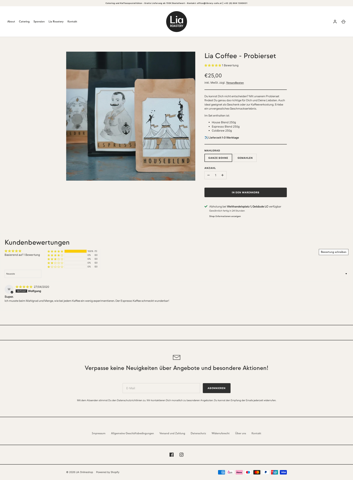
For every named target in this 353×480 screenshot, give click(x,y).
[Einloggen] (335, 22)
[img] (24, 287)
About (11, 21)
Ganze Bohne (218, 157)
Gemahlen (245, 157)
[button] (213, 65)
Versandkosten (235, 83)
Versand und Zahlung (172, 433)
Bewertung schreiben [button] (333, 252)
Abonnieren (217, 388)
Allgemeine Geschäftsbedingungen (132, 433)
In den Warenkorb (246, 192)
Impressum (99, 433)
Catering (24, 21)
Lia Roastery (56, 21)
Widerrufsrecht (221, 433)
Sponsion (39, 21)
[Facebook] (171, 455)
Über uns (240, 433)
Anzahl (210, 167)
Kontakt (72, 21)
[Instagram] (181, 455)
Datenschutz (198, 433)
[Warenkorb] (343, 22)
